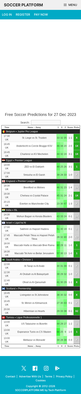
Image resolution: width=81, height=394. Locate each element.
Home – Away (34, 127)
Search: (25, 122)
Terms (48, 376)
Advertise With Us (30, 376)
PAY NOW (41, 14)
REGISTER (23, 14)
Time (7, 127)
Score (70, 127)
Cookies (41, 380)
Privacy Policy (64, 376)
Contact (10, 376)
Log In (7, 14)
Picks (76, 127)
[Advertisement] (40, 66)
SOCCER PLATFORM (23, 5)
